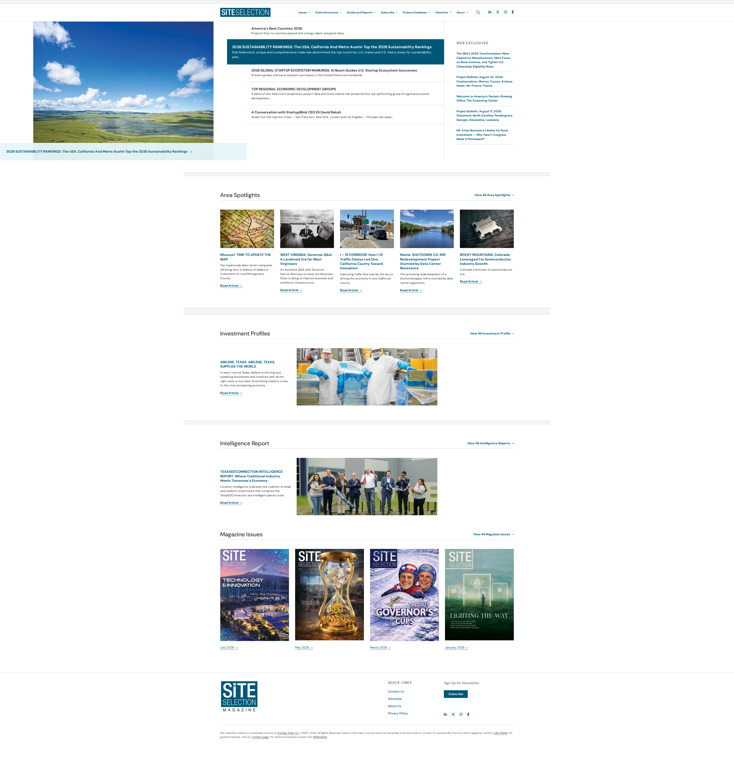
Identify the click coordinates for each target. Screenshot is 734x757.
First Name (319, 368)
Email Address (321, 388)
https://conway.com (320, 429)
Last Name (379, 368)
